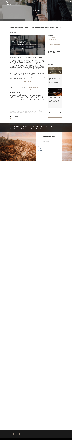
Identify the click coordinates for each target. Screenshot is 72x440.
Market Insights (52, 39)
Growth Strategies (53, 42)
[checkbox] (49, 149)
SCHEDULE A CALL (27, 81)
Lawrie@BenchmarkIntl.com (32, 87)
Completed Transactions (54, 44)
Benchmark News (52, 46)
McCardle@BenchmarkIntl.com (32, 89)
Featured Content (53, 37)
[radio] (49, 146)
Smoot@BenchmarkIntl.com (31, 85)
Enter (60, 116)
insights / (3, 20)
